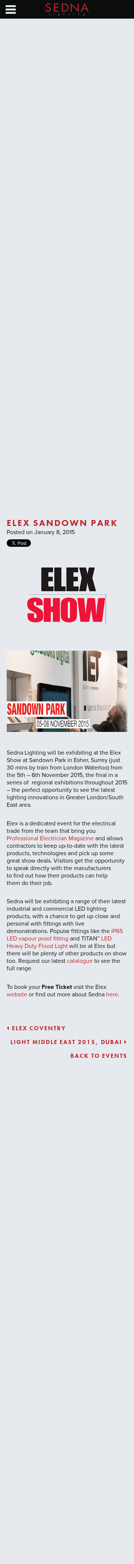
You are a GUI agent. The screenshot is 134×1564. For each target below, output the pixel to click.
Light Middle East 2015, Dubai (67, 1042)
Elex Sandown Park (62, 523)
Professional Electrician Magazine (50, 838)
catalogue (80, 961)
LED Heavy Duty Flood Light (59, 942)
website (17, 994)
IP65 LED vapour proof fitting (65, 934)
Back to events (98, 1056)
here (112, 994)
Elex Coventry (38, 1028)
